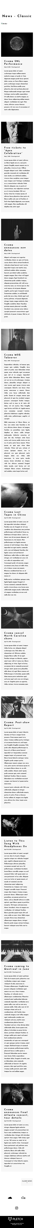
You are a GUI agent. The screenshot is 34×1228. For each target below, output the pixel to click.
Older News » (27, 1181)
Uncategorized (15, 67)
